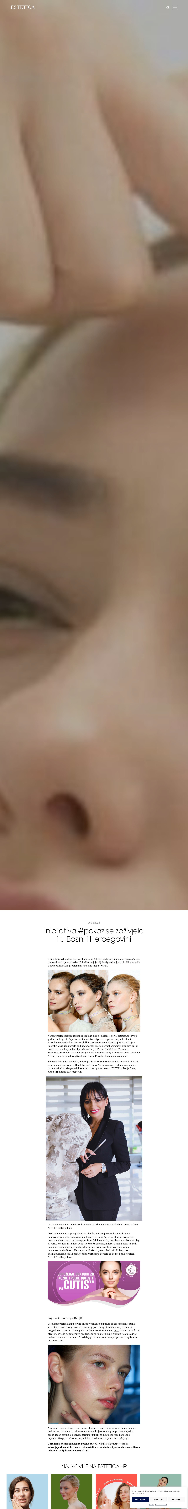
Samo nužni (158, 1499)
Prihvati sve (140, 1499)
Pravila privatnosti (161, 1505)
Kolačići (151, 1505)
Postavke (176, 1499)
